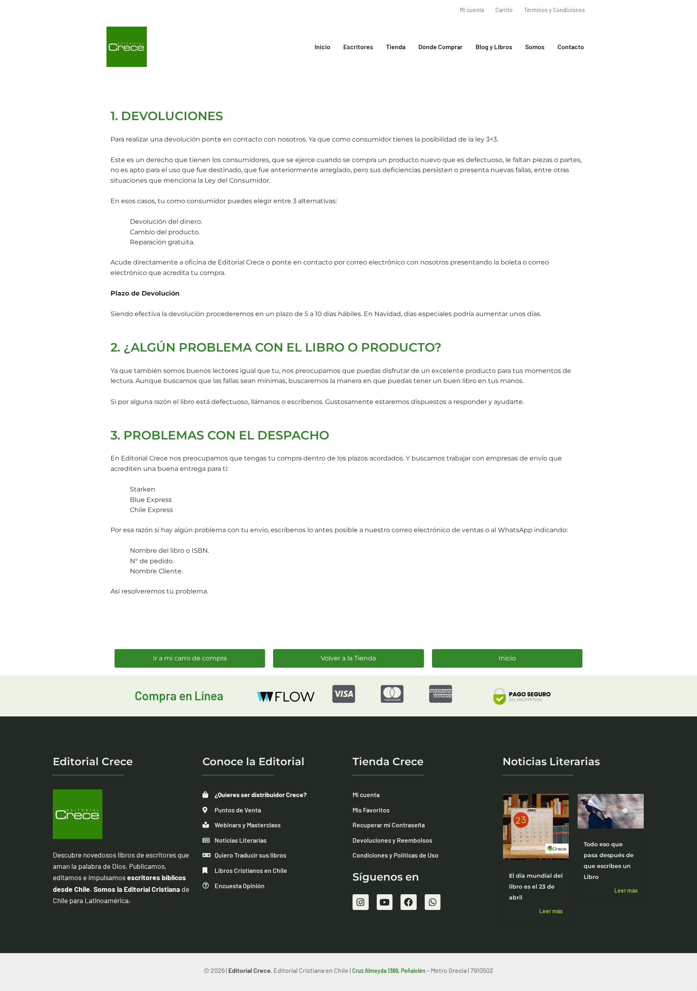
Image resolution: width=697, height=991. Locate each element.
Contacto (570, 46)
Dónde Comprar (440, 46)
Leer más (551, 911)
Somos (535, 46)
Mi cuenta (472, 9)
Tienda (395, 46)
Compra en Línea (179, 695)
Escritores (358, 46)
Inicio (322, 46)
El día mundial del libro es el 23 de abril (536, 886)
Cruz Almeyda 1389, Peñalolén (389, 970)
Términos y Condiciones (554, 9)
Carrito (504, 9)
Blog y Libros (494, 46)
